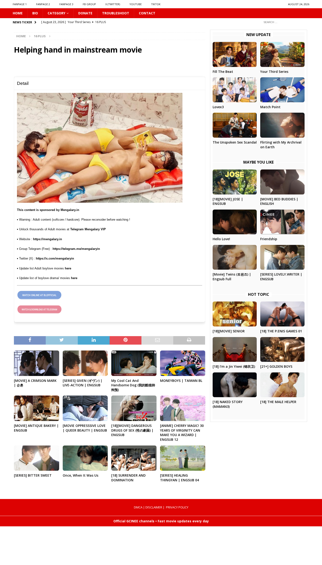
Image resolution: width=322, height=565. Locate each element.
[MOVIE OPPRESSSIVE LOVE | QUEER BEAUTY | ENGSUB (85, 428)
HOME (18, 13)
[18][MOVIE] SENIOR (229, 331)
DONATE (85, 13)
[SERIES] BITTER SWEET (33, 475)
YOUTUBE (135, 4)
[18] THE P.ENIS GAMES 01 (281, 331)
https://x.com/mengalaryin (55, 258)
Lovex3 (218, 107)
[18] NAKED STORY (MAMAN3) (228, 404)
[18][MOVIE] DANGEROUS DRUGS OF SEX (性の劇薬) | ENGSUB (132, 430)
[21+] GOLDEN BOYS (276, 366)
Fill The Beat (223, 71)
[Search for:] (284, 22)
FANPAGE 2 (43, 4)
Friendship (268, 239)
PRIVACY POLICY (177, 507)
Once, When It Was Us (80, 475)
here (68, 268)
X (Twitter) (112, 4)
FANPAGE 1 (20, 4)
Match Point (270, 107)
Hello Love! (221, 239)
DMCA (138, 507)
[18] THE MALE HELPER (278, 402)
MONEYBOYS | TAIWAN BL (181, 380)
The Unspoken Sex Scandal (235, 142)
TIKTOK (156, 4)
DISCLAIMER (153, 507)
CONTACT (147, 13)
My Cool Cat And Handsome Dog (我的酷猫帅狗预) (133, 385)
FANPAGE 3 (66, 4)
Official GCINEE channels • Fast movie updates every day (161, 521)
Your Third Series (274, 71)
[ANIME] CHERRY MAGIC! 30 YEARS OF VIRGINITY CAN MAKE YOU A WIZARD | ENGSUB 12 (182, 432)
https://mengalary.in (47, 239)
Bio (35, 13)
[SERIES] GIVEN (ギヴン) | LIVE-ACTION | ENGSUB (82, 383)
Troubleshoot (115, 13)
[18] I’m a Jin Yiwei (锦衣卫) (234, 366)
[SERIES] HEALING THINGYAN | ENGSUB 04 (179, 477)
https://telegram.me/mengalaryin (76, 249)
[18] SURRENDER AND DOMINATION (128, 477)
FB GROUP (89, 4)
